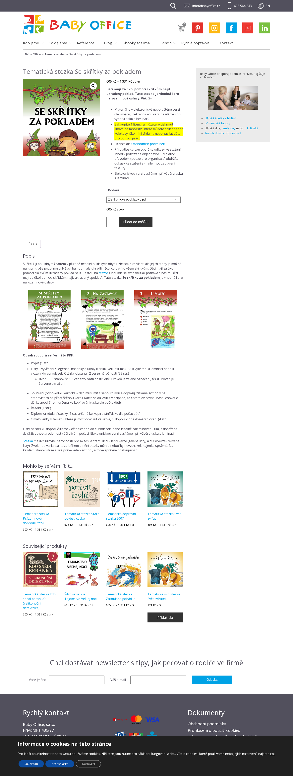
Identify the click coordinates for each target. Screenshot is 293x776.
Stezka (28, 441)
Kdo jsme (31, 43)
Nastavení (88, 764)
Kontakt (226, 43)
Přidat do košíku (135, 222)
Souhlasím (31, 764)
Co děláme (58, 43)
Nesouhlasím (59, 764)
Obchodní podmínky (207, 723)
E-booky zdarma (136, 43)
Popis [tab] (33, 243)
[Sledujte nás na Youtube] (247, 27)
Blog (108, 43)
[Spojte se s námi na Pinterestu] (197, 27)
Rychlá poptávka (195, 43)
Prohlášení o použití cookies (214, 730)
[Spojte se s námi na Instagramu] (214, 27)
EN (268, 6)
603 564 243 (243, 6)
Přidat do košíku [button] (165, 618)
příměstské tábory (217, 123)
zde (272, 754)
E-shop (165, 43)
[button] (93, 86)
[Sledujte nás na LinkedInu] (264, 27)
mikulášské (251, 128)
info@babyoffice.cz (206, 6)
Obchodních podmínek (148, 144)
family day (228, 128)
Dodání (113, 190)
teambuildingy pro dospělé (223, 133)
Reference (85, 43)
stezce (103, 273)
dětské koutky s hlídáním (221, 118)
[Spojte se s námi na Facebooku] (231, 27)
